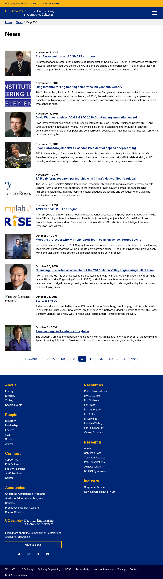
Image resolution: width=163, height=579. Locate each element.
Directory (10, 420)
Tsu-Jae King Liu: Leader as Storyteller (62, 331)
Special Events (13, 404)
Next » (135, 359)
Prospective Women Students (22, 507)
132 (101, 359)
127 (53, 359)
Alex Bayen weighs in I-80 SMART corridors (66, 56)
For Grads (89, 404)
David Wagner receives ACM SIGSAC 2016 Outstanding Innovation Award (86, 117)
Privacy (121, 569)
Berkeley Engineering (49, 569)
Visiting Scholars (93, 432)
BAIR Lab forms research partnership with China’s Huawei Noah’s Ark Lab (86, 178)
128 (63, 359)
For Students (91, 400)
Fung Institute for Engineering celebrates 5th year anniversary (79, 87)
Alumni (9, 443)
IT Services (90, 418)
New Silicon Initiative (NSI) (99, 491)
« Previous (32, 359)
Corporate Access (94, 487)
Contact (9, 477)
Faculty (9, 430)
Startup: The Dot (47, 300)
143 (124, 359)
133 (111, 359)
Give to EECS (33, 544)
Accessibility (82, 569)
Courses (10, 503)
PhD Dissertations (94, 462)
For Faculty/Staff (94, 427)
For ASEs (89, 414)
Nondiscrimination (103, 569)
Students (10, 439)
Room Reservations (95, 391)
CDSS (68, 569)
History (9, 391)
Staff (8, 434)
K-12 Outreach (13, 464)
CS (13, 569)
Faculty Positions (15, 468)
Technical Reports (94, 457)
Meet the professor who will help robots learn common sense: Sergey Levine (88, 239)
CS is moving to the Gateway (39, 3)
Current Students (15, 512)
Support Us (11, 459)
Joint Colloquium (93, 466)
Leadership (11, 425)
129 (73, 359)
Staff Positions (13, 473)
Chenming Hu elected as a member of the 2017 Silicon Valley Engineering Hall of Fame (95, 270)
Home (8, 22)
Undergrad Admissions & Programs (25, 493)
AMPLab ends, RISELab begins (56, 209)
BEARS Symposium (95, 471)
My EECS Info (92, 395)
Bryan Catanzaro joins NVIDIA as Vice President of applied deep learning (86, 148)
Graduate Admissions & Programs (24, 498)
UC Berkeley (26, 569)
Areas (87, 448)
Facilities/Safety (93, 423)
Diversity (10, 395)
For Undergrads (93, 409)
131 (92, 359)
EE (6, 569)
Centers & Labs (92, 452)
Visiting (9, 400)
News (19, 22)
